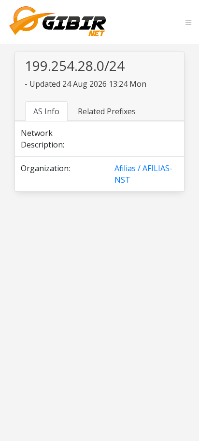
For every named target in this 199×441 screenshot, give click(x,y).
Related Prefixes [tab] (107, 111)
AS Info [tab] (46, 111)
